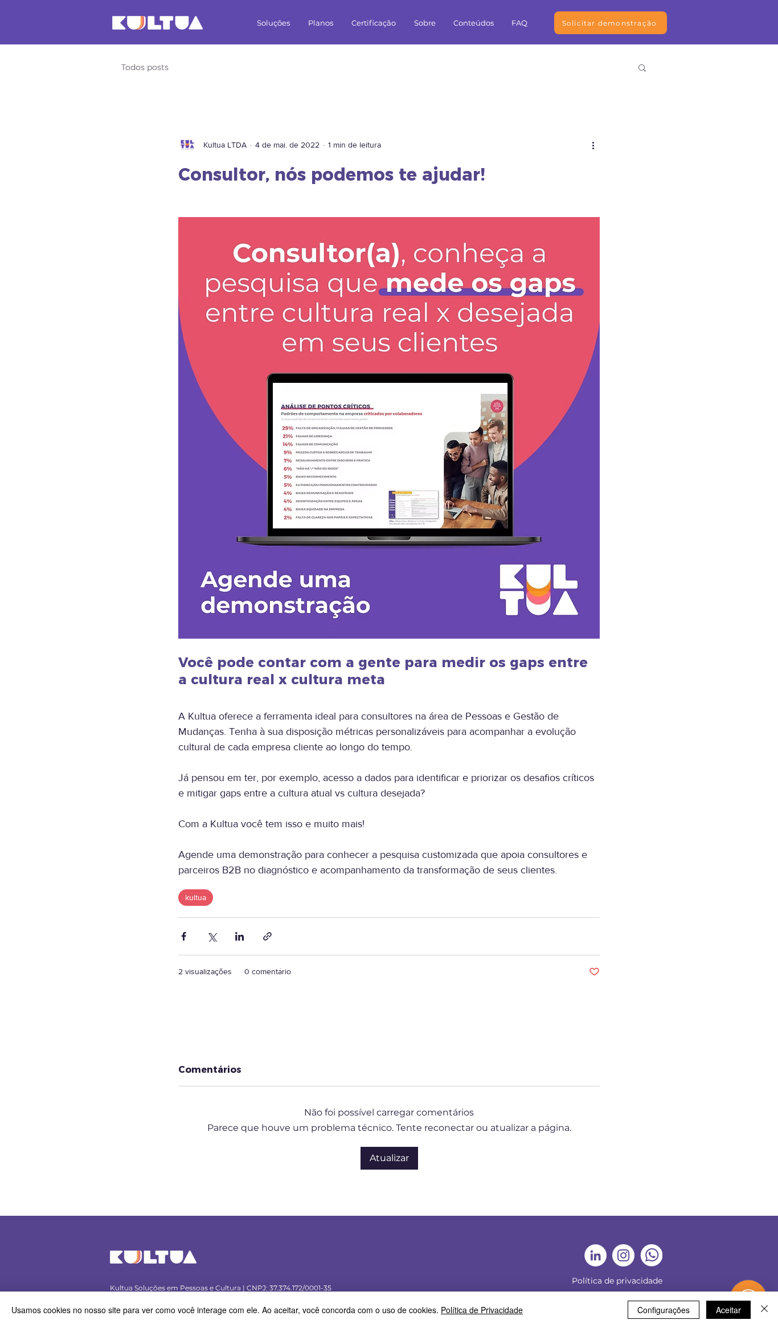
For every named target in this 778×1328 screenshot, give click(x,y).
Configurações (663, 1309)
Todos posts (145, 67)
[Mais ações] (593, 145)
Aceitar (728, 1309)
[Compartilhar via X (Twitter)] (211, 936)
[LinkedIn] (595, 1255)
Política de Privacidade (482, 1309)
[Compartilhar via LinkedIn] (239, 936)
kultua (195, 897)
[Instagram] (623, 1255)
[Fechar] (764, 1310)
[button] (273, 23)
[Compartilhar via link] (267, 936)
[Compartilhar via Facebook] (183, 936)
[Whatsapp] (651, 1255)
